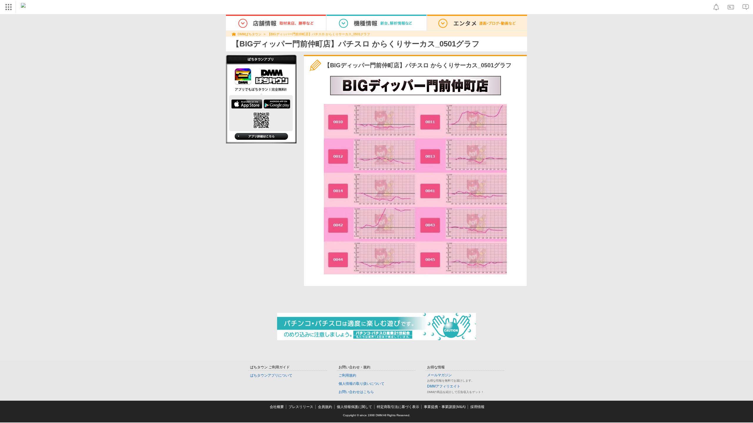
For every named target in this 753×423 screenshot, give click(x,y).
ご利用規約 (347, 375)
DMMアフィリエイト (443, 386)
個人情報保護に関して (354, 407)
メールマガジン (439, 375)
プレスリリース (301, 407)
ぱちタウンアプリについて (271, 375)
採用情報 (477, 407)
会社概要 (277, 407)
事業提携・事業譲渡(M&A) (445, 407)
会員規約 (325, 407)
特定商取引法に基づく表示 (398, 407)
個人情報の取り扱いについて (361, 384)
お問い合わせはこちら (356, 392)
